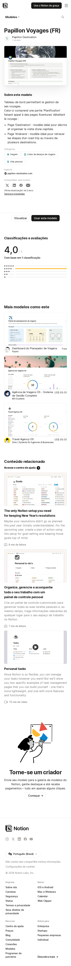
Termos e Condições (14, 194)
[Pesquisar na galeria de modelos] (62, 17)
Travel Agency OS (23, 439)
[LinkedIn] (14, 185)
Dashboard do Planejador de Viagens (34, 348)
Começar (35, 795)
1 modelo (16, 40)
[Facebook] (21, 185)
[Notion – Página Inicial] (35, 828)
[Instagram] (7, 839)
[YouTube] (31, 839)
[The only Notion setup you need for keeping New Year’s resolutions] (35, 489)
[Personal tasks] (35, 647)
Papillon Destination (24, 37)
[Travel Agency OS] (35, 419)
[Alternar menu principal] (66, 5)
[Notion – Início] (5, 6)
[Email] (28, 185)
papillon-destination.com (20, 173)
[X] (7, 185)
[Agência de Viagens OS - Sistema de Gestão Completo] (35, 372)
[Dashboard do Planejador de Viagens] (35, 328)
